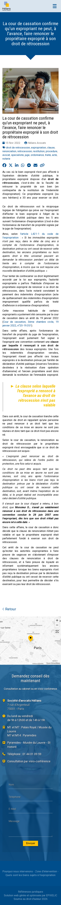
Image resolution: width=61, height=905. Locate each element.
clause (51, 147)
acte (54, 155)
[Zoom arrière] (57, 625)
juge (27, 155)
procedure (51, 151)
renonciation (9, 151)
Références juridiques (30, 891)
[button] (30, 638)
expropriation (38, 147)
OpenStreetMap (53, 663)
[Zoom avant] (57, 620)
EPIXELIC (51, 895)
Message (14, 821)
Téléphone (14, 796)
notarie (6, 158)
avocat (6, 155)
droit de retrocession (18, 147)
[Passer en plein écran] (57, 631)
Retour (10, 609)
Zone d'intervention (46, 871)
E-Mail (12, 808)
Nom (11, 784)
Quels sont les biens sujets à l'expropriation (30, 875)
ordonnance (37, 155)
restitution (39, 151)
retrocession (24, 151)
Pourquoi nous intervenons (17, 871)
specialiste (17, 155)
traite (48, 155)
